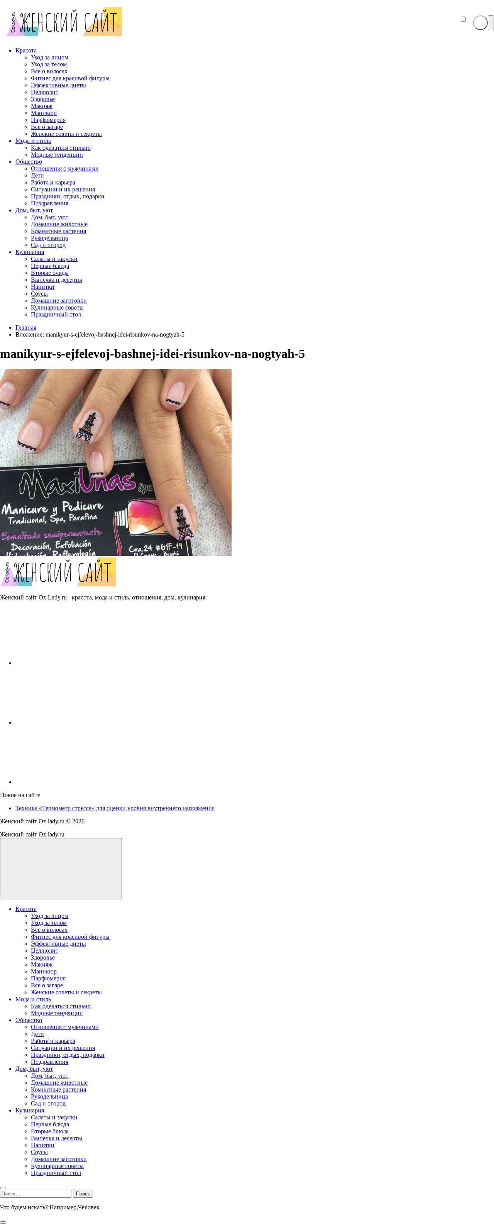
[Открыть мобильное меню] (491, 22)
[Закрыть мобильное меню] (3, 1188)
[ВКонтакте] (73, 663)
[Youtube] (73, 722)
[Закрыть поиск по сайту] (3, 1222)
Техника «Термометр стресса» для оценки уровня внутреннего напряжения (115, 808)
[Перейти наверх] (61, 868)
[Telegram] (73, 782)
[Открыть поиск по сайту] (480, 22)
